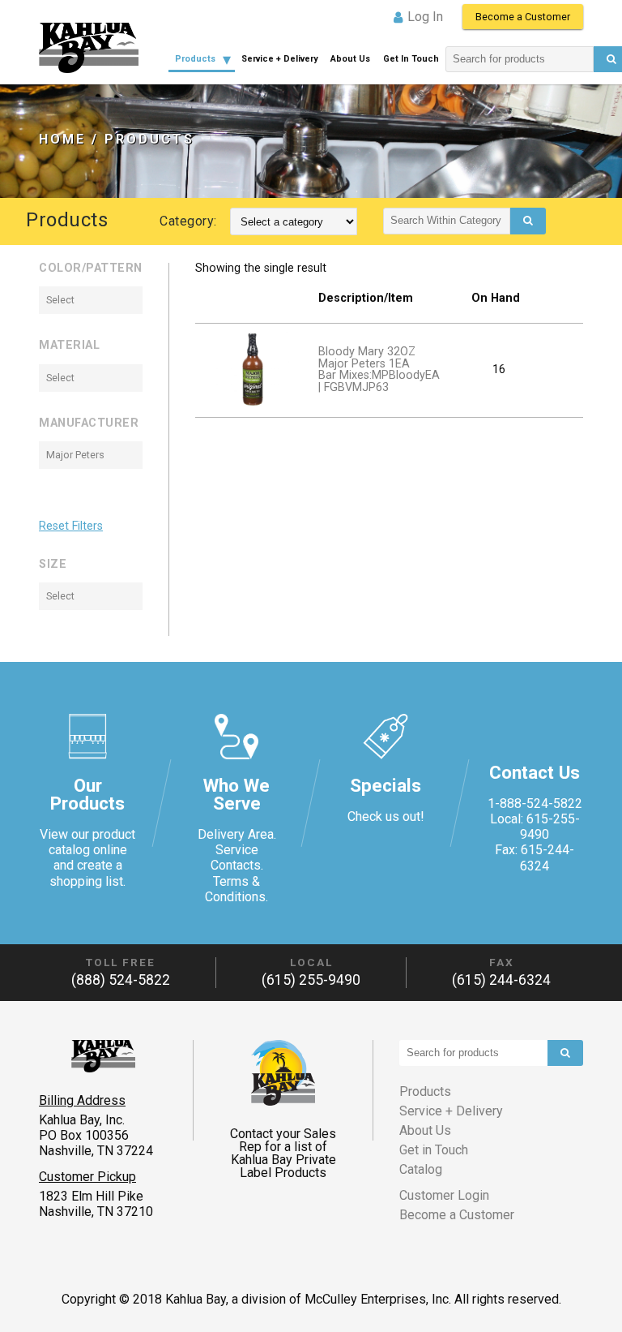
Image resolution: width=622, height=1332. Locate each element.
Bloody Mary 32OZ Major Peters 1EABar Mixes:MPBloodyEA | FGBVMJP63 (379, 369)
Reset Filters (71, 526)
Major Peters (75, 455)
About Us (350, 59)
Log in (425, 16)
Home (62, 139)
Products (195, 59)
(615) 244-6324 (501, 980)
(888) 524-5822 (120, 980)
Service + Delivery (279, 59)
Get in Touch (411, 59)
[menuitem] (201, 59)
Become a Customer (522, 17)
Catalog (420, 1169)
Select (60, 300)
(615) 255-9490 (311, 980)
